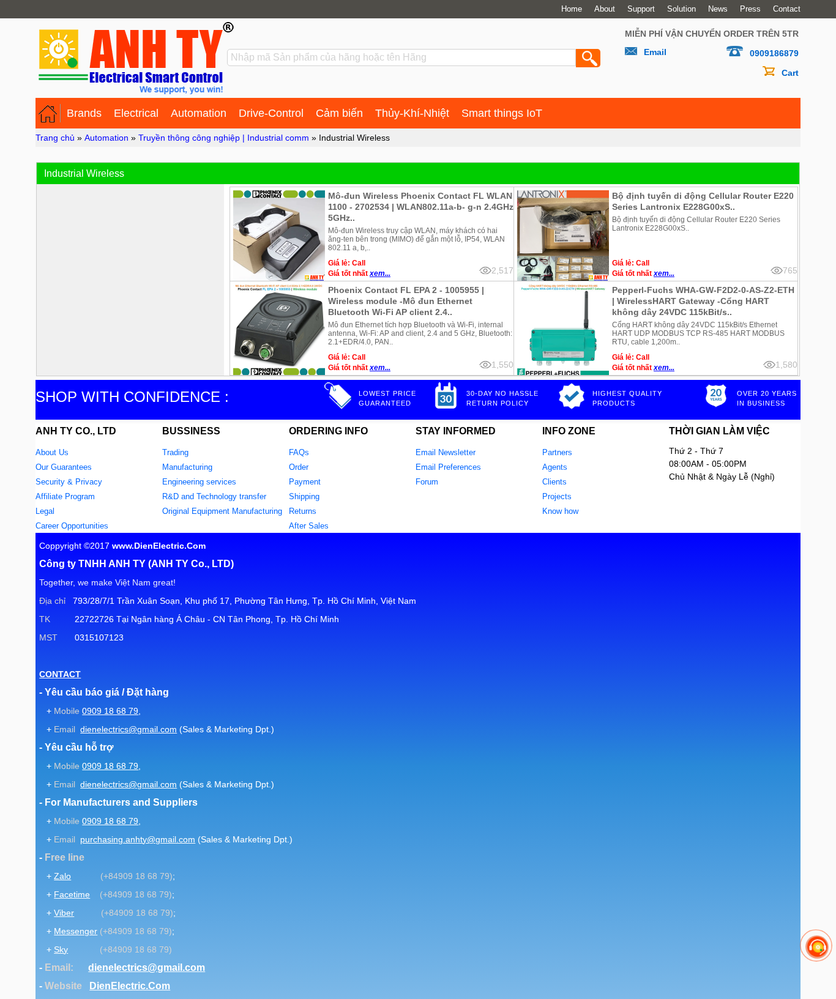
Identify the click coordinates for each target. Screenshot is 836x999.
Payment (305, 481)
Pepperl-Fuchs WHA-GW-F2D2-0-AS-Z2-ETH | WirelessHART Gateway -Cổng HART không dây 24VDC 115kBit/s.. (703, 301)
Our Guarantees (63, 467)
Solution (681, 9)
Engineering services (199, 481)
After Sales (309, 525)
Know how (560, 511)
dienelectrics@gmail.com (128, 729)
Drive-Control (271, 113)
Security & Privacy (68, 481)
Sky (61, 949)
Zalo (62, 876)
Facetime (72, 894)
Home (571, 9)
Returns (302, 511)
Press (750, 9)
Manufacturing (187, 467)
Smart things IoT (501, 113)
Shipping (304, 496)
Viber (64, 913)
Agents (554, 467)
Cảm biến (339, 113)
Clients (554, 481)
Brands (84, 113)
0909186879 (774, 53)
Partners (557, 452)
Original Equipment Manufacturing (222, 511)
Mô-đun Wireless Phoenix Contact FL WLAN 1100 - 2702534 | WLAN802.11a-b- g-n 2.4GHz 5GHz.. (420, 207)
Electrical (136, 113)
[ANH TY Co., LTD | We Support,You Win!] (48, 113)
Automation (198, 113)
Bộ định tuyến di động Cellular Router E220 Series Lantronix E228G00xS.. (703, 201)
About (604, 9)
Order (298, 467)
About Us (52, 452)
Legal (44, 511)
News (718, 9)
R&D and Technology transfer (214, 496)
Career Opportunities (71, 525)
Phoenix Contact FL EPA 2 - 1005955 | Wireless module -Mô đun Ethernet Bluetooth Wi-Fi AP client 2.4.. (406, 301)
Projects (557, 496)
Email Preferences (448, 467)
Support (641, 9)
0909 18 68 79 (110, 711)
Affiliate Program (65, 496)
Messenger (75, 931)
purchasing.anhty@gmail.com (137, 839)
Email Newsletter (446, 452)
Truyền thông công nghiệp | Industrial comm (223, 138)
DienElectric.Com (129, 986)
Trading (175, 452)
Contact (787, 9)
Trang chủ (55, 138)
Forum (427, 481)
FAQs (299, 452)
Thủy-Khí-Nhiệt (412, 113)
